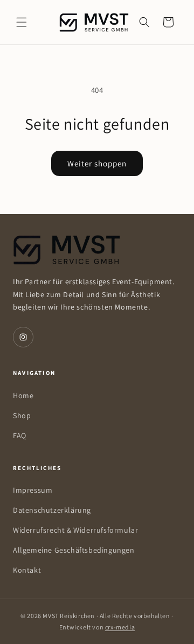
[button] (21, 22)
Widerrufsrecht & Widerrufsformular (75, 530)
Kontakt (27, 570)
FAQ (19, 435)
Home (23, 395)
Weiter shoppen (97, 163)
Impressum (32, 490)
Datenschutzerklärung (52, 510)
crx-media (120, 627)
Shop (22, 415)
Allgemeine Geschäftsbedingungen (74, 550)
